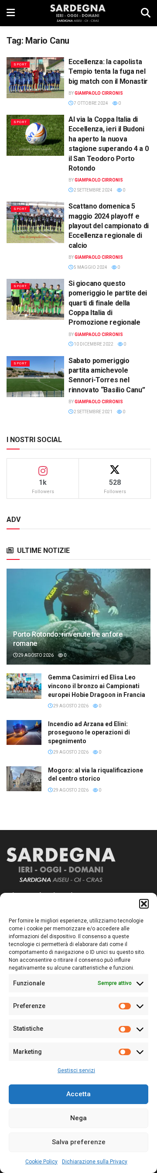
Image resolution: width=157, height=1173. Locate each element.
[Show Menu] (11, 13)
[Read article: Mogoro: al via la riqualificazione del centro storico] (24, 778)
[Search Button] (145, 13)
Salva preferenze (79, 1142)
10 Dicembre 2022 (93, 344)
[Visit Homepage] (78, 13)
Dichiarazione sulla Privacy (94, 1162)
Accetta (78, 1094)
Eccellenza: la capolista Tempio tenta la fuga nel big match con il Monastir (108, 72)
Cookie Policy (41, 1162)
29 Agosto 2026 (35, 655)
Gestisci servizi (76, 1070)
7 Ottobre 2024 (90, 103)
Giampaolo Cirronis (99, 93)
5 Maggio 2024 (90, 267)
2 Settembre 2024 (93, 190)
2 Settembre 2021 (93, 411)
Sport (20, 64)
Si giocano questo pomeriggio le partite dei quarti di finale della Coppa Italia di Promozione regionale (107, 303)
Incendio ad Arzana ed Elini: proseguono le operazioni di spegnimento (89, 732)
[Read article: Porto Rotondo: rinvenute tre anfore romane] (78, 620)
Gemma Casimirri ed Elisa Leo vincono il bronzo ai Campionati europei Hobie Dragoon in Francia (96, 686)
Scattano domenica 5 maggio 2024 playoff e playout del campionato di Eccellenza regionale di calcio (108, 226)
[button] (144, 903)
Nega (78, 1118)
